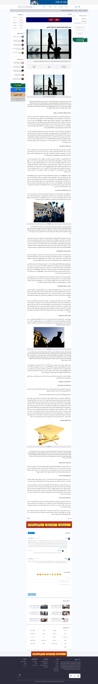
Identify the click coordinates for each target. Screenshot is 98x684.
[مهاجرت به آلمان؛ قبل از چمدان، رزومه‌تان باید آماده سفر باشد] (60, 606)
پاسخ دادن (31, 538)
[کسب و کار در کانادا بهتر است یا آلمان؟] (38, 613)
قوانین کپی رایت (56, 670)
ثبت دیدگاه (32, 533)
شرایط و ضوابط (45, 663)
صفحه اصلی (35, 661)
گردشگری (80, 10)
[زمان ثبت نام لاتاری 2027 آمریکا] (60, 619)
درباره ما (57, 663)
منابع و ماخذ (46, 667)
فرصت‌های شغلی (55, 668)
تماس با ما (56, 661)
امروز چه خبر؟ (35, 665)
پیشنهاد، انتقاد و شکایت (44, 665)
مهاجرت (76, 10)
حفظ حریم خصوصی (45, 661)
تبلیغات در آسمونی (23, 661)
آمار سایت (56, 665)
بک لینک (24, 665)
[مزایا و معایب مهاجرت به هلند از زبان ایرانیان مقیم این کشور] (38, 606)
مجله (36, 663)
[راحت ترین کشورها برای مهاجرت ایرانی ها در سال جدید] (38, 619)
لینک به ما (56, 667)
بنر (25, 667)
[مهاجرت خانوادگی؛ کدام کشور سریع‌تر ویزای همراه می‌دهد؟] (60, 613)
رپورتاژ (25, 663)
